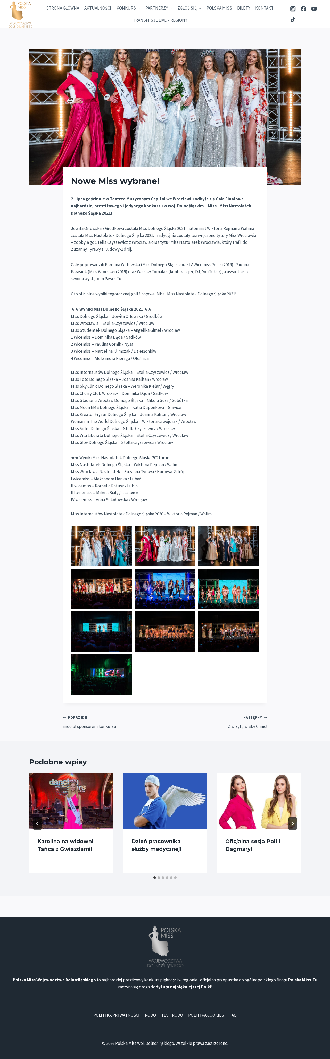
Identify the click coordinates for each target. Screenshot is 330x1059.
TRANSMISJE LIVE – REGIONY (160, 20)
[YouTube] (314, 9)
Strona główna (62, 8)
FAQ (233, 1015)
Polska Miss (219, 8)
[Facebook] (303, 9)
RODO (150, 1015)
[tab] (154, 877)
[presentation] (71, 801)
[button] (101, 546)
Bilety (243, 8)
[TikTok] (293, 19)
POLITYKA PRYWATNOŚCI (116, 1015)
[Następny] (292, 823)
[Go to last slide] (37, 823)
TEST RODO (172, 1015)
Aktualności (97, 8)
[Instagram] (293, 9)
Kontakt (264, 8)
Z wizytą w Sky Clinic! (247, 722)
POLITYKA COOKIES (206, 1015)
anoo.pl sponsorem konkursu (89, 722)
